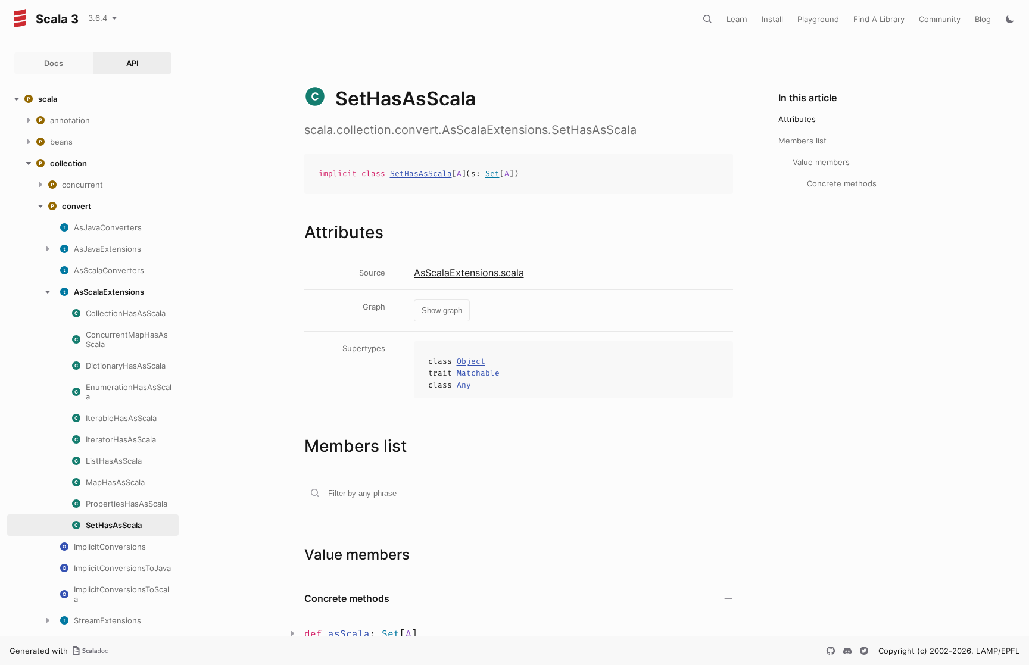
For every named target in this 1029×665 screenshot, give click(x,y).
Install (772, 19)
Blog (983, 19)
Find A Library (879, 19)
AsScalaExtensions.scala (469, 273)
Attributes (797, 119)
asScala (349, 633)
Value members (821, 162)
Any (464, 385)
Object (471, 361)
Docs (53, 63)
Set (492, 173)
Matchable (478, 373)
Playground (818, 19)
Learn (736, 19)
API (132, 63)
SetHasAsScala (421, 173)
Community (940, 19)
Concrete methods (842, 183)
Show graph (442, 310)
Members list (802, 140)
